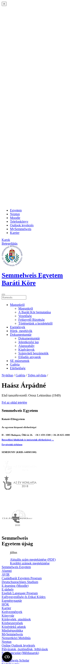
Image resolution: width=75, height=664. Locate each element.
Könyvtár (8, 615)
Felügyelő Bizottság (31, 319)
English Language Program (20, 593)
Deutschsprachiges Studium (20, 582)
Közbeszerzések (12, 623)
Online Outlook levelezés (18, 645)
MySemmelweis (20, 229)
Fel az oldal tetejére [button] (14, 402)
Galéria (15, 364)
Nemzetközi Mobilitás (16, 638)
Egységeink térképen (12, 444)
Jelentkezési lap (28, 342)
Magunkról (17, 304)
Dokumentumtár (20, 334)
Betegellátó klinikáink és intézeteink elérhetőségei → (28, 439)
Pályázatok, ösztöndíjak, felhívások (25, 649)
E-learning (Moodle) (15, 585)
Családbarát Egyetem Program (22, 578)
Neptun (15, 214)
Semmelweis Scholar (15, 660)
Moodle (15, 218)
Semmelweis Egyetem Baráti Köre (32, 279)
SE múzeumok (19, 361)
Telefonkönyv (19, 221)
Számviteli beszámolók (33, 353)
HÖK (5, 604)
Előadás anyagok (29, 357)
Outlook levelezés (22, 225)
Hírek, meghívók (21, 331)
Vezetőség (25, 316)
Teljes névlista (37, 375)
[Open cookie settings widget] (7, 657)
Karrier (14, 232)
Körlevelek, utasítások (16, 619)
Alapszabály (26, 346)
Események (17, 327)
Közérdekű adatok (14, 627)
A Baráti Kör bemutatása (34, 312)
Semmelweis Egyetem (16, 567)
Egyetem (16, 210)
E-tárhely (8, 589)
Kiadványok (26, 349)
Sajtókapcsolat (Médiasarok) (20, 653)
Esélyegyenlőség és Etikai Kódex (24, 597)
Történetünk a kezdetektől (35, 323)
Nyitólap (7, 375)
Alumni (7, 570)
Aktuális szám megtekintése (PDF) (33, 559)
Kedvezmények (12, 612)
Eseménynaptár (12, 600)
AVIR (6, 574)
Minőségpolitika (12, 630)
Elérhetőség (17, 368)
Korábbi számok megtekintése (30, 563)
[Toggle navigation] (3, 294)
